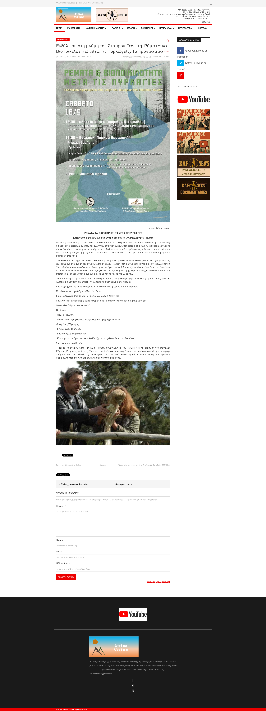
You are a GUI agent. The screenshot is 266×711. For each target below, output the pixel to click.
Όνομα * (60, 540)
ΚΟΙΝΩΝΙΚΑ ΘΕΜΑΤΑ (96, 28)
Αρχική (59, 28)
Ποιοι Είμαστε (84, 3)
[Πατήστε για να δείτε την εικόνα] (113, 141)
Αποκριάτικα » (123, 484)
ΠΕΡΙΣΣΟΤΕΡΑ (185, 28)
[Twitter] (133, 685)
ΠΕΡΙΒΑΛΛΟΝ (165, 28)
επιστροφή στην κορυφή (158, 581)
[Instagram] (180, 75)
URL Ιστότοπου (63, 563)
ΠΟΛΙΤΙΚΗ (116, 28)
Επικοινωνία (97, 3)
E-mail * (59, 551)
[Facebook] (132, 680)
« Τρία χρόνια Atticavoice (73, 484)
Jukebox (202, 28)
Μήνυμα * (61, 506)
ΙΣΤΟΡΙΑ (131, 28)
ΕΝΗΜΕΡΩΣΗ (73, 28)
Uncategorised (63, 39)
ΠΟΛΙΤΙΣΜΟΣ (147, 28)
